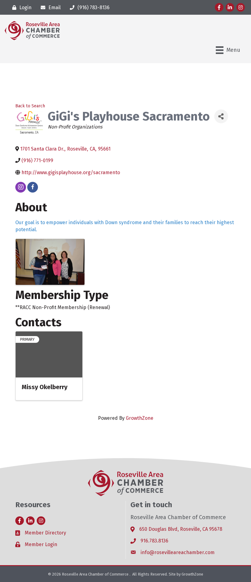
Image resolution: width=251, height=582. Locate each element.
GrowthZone (139, 418)
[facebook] (32, 187)
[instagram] (20, 187)
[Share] (221, 116)
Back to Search (30, 106)
